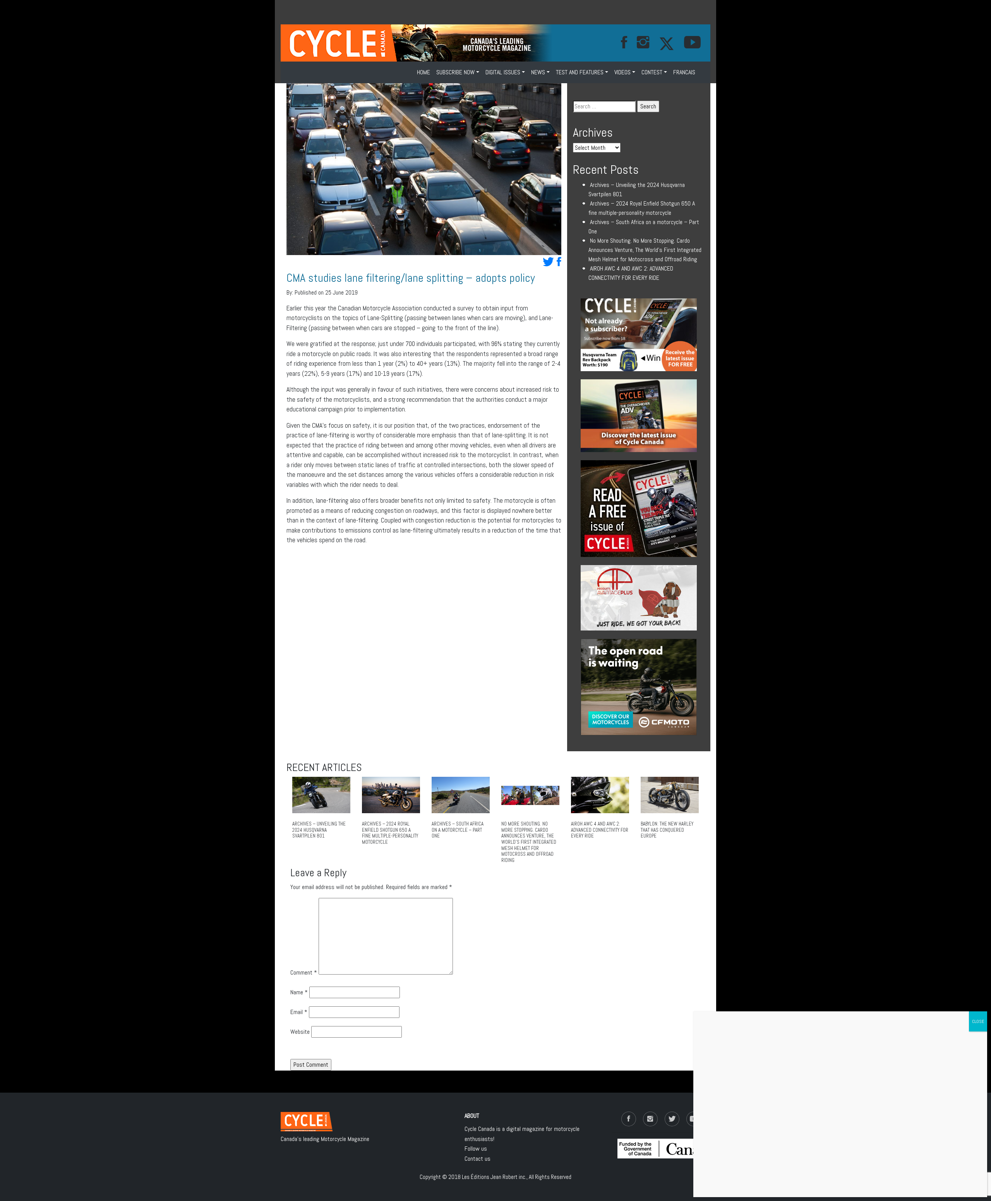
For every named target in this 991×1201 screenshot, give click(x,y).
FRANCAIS (684, 72)
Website (300, 1032)
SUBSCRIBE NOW (455, 72)
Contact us (477, 1159)
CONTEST (651, 72)
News (538, 72)
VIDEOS (622, 72)
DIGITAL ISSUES (502, 72)
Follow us (476, 1148)
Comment (303, 972)
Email (298, 1012)
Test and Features (580, 72)
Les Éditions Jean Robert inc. (494, 1176)
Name (299, 992)
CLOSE (978, 1021)
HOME (423, 72)
